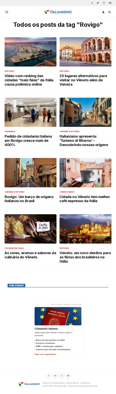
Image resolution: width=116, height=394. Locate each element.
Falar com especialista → (46, 354)
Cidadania (85, 383)
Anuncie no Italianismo (54, 383)
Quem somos (72, 383)
